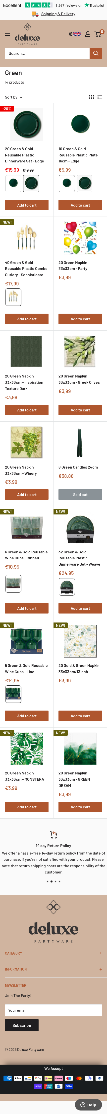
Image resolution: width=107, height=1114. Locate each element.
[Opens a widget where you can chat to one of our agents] (88, 1105)
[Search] (96, 53)
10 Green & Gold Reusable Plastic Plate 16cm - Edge (78, 154)
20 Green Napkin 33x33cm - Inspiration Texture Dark (24, 382)
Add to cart (27, 205)
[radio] (13, 183)
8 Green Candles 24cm (78, 467)
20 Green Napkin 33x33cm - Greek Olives (79, 378)
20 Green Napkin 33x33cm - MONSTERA (24, 775)
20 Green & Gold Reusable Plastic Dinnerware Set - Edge (24, 154)
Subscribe (21, 1025)
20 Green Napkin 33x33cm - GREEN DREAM (74, 779)
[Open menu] (7, 34)
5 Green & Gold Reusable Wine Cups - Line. (26, 668)
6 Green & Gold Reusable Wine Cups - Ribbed (26, 554)
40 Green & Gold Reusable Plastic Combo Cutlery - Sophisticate (26, 268)
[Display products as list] (100, 97)
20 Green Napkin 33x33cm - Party (72, 265)
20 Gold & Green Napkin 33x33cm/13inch (79, 668)
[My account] (87, 34)
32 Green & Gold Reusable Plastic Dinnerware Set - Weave (79, 558)
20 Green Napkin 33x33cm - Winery (21, 470)
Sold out (80, 494)
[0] (98, 34)
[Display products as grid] (91, 97)
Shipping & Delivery (58, 13)
